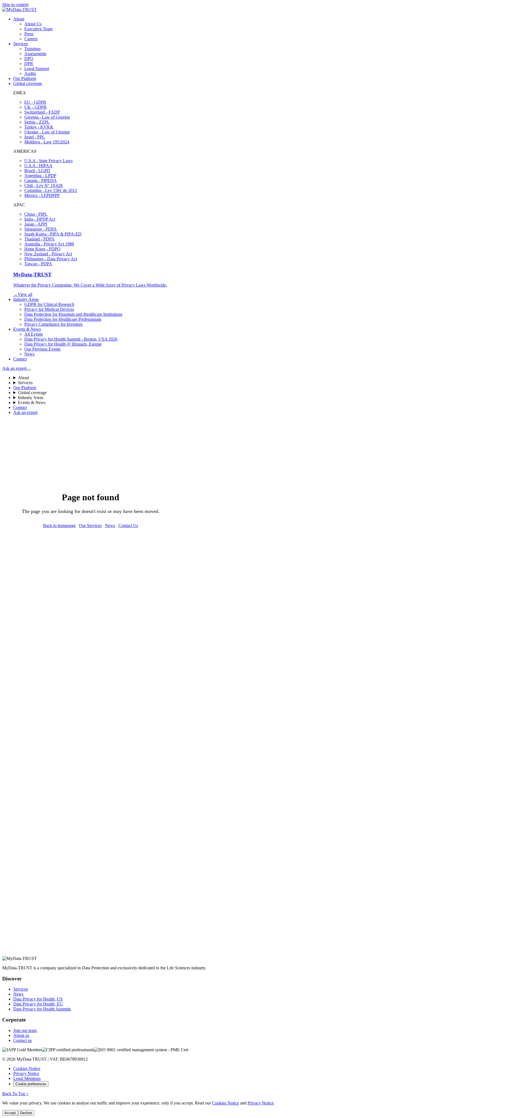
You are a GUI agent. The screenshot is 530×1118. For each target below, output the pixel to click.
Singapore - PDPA (40, 229)
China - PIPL (35, 214)
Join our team (25, 1030)
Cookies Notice (26, 1068)
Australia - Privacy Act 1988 (49, 244)
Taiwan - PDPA (38, 263)
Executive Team (38, 28)
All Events (33, 334)
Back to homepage (59, 525)
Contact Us (128, 525)
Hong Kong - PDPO (42, 249)
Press (28, 33)
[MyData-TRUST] (19, 9)
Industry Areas (26, 299)
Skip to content (15, 4)
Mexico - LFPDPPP (42, 195)
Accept (10, 1113)
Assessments (35, 53)
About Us (32, 24)
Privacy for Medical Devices (49, 309)
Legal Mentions (27, 1078)
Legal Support (36, 68)
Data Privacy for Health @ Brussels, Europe (63, 344)
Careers (31, 38)
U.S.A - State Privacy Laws (48, 160)
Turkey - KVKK (39, 127)
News (29, 354)
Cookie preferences (30, 1084)
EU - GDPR (35, 102)
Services (20, 43)
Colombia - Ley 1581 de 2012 (50, 190)
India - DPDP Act (39, 219)
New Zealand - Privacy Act (48, 254)
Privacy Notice (26, 1073)
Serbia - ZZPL (37, 122)
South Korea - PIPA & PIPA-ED (52, 234)
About (18, 19)
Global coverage (27, 83)
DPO (28, 58)
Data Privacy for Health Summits (42, 1009)
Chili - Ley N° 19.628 (43, 185)
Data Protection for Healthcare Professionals (62, 319)
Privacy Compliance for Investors (53, 324)
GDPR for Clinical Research (49, 304)
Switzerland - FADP (42, 112)
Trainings (32, 48)
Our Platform (24, 78)
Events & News (27, 329)
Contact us (22, 1040)
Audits (30, 73)
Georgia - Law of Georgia (47, 117)
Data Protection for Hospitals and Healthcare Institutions (73, 314)
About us (21, 1035)
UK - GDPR (35, 107)
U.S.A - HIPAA (38, 165)
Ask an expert (14, 368)
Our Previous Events (42, 349)
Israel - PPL (34, 137)
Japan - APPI (35, 224)
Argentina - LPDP (40, 175)
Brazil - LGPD (37, 170)
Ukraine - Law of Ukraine (47, 132)
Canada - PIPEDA (40, 180)
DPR (28, 63)
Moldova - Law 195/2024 (46, 142)
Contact (20, 359)
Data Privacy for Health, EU (38, 1004)
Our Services (90, 525)
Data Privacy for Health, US (38, 999)
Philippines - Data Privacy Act (50, 258)
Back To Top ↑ (15, 1093)
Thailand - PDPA (39, 239)
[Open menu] (28, 370)
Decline (26, 1113)
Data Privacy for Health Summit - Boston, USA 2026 (70, 339)
